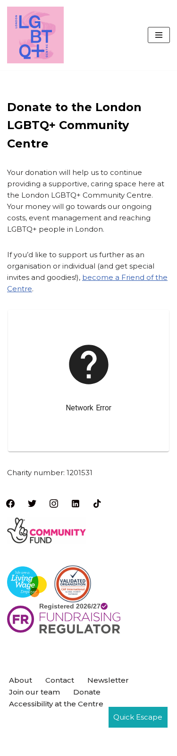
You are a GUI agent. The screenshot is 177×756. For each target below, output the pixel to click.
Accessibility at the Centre (56, 703)
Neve (43, 722)
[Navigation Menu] (159, 35)
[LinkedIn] (75, 502)
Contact (59, 680)
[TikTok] (97, 502)
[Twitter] (32, 502)
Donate (87, 691)
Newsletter (108, 680)
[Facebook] (10, 502)
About (20, 680)
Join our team (34, 691)
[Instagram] (54, 502)
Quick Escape (137, 717)
